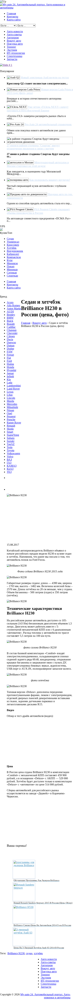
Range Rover (14, 422)
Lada (9, 382)
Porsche (11, 419)
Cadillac (11, 327)
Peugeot (11, 416)
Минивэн (12, 263)
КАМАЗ (11, 465)
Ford (9, 360)
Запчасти (12, 59)
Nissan (10, 410)
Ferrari (10, 354)
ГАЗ (9, 462)
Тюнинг (11, 46)
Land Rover (13, 388)
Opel (9, 413)
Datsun (10, 345)
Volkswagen (13, 453)
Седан (10, 238)
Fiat (9, 357)
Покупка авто (15, 43)
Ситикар (12, 272)
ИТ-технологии (16, 53)
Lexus (10, 391)
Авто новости (15, 31)
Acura (10, 302)
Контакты (12, 16)
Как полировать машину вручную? (49, 179)
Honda (10, 367)
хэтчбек (38, 953)
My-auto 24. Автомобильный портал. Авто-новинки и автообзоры (45, 996)
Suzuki (10, 441)
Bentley (11, 314)
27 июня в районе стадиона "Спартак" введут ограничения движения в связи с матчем (33, 147)
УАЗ (9, 471)
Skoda (10, 428)
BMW (10, 317)
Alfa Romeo (13, 305)
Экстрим (12, 49)
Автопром (13, 37)
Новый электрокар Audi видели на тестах (45, 77)
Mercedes (12, 404)
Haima (10, 364)
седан (29, 953)
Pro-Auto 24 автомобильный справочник (48, 124)
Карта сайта (14, 19)
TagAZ (11, 444)
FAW (10, 351)
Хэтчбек (11, 247)
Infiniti (10, 376)
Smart (10, 431)
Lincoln (11, 397)
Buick (10, 320)
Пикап (10, 266)
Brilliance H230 (16, 953)
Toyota (10, 450)
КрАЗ (10, 468)
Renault (11, 425)
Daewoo (11, 342)
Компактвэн (14, 257)
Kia (9, 379)
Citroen (11, 336)
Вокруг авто (14, 40)
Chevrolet (12, 333)
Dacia (10, 339)
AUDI (10, 311)
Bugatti (11, 323)
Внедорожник (15, 251)
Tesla (9, 447)
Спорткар (12, 275)
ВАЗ (9, 459)
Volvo (10, 456)
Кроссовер (13, 244)
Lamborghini (14, 385)
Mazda (10, 401)
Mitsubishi (12, 407)
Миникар (12, 269)
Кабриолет (13, 254)
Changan (11, 330)
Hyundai (11, 370)
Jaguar (10, 373)
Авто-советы (14, 34)
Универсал (13, 241)
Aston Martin (14, 308)
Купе (10, 260)
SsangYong (13, 434)
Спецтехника (14, 56)
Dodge (10, 348)
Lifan (10, 394)
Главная (11, 13)
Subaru (10, 438)
